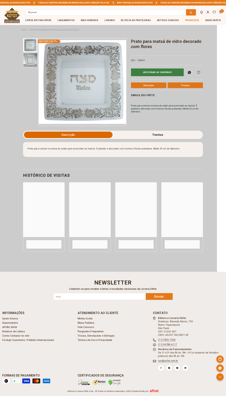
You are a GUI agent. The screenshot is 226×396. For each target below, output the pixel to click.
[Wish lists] (214, 12)
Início (24, 30)
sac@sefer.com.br (168, 360)
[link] (43, 241)
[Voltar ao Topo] (220, 377)
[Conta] (207, 12)
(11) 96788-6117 (167, 344)
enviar (159, 296)
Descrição (68, 134)
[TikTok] (177, 368)
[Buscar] (110, 12)
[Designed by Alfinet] (154, 391)
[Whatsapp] (220, 368)
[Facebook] (161, 368)
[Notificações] (201, 12)
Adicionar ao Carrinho (157, 72)
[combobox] (110, 12)
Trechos (157, 134)
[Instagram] (169, 368)
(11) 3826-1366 (167, 339)
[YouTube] (185, 368)
